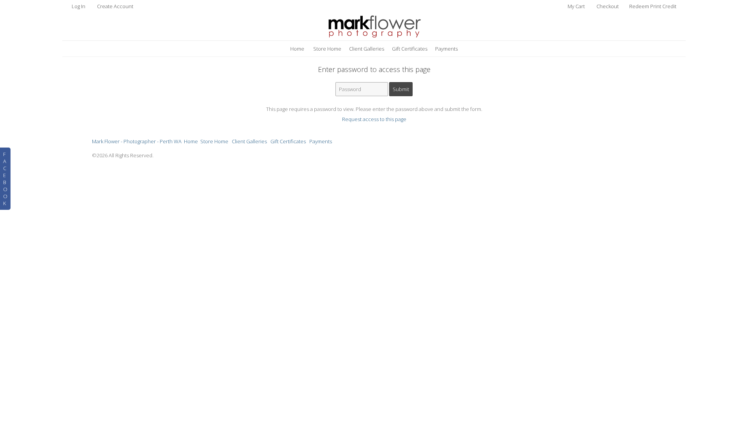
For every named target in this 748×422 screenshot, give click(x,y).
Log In (78, 6)
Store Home (327, 48)
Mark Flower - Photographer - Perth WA (137, 141)
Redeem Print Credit (652, 6)
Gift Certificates (409, 48)
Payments (446, 48)
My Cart (577, 6)
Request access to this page (374, 119)
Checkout (607, 6)
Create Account (115, 6)
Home (297, 48)
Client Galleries (366, 48)
